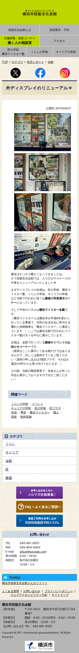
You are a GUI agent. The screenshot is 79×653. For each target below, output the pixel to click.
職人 (56, 412)
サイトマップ (60, 595)
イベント (37, 404)
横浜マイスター (40, 412)
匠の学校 (40, 408)
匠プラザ (55, 408)
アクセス (59, 40)
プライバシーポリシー (59, 591)
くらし (10, 444)
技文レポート (35, 62)
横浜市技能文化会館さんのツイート (24, 583)
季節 (23, 412)
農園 (8, 478)
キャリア (11, 452)
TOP (5, 62)
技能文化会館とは (19, 29)
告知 (14, 412)
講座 (14, 416)
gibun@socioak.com (33, 551)
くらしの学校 (39, 51)
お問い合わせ (31, 591)
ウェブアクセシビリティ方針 (29, 595)
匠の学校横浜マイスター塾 (13, 51)
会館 (50, 62)
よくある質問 (10, 591)
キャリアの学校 (21, 408)
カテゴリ (17, 62)
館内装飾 (26, 416)
